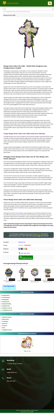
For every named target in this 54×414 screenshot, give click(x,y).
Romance (4, 325)
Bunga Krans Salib (9, 15)
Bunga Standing (6, 303)
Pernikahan (5, 321)
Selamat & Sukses (7, 317)
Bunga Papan (5, 295)
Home (4, 11)
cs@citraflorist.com (12, 372)
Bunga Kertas (6, 306)
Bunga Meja (5, 299)
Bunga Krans (9, 11)
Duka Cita (15, 11)
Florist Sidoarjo (19, 213)
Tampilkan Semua (7, 310)
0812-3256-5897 (25, 253)
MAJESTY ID (26, 411)
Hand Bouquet (6, 297)
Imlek (3, 327)
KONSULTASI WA (27, 258)
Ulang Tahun (5, 319)
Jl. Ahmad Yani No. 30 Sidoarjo (14, 363)
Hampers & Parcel (7, 308)
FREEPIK (32, 411)
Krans (19, 11)
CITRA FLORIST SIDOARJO (25, 410)
